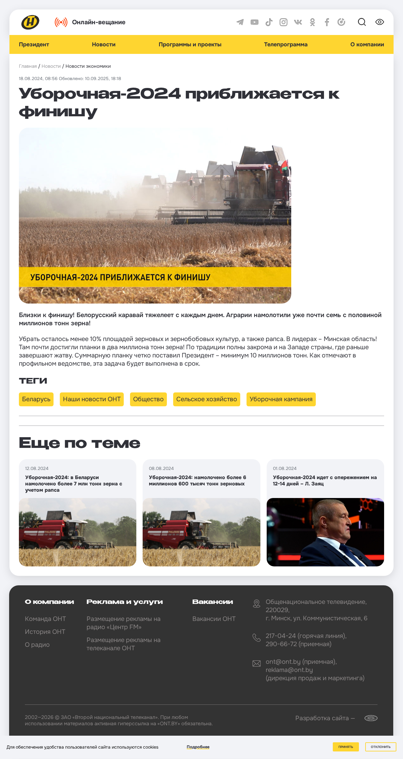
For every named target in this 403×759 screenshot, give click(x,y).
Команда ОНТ (45, 619)
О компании (367, 44)
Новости (104, 44)
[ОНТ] (30, 22)
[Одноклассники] (312, 22)
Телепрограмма (286, 44)
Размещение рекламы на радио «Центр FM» (124, 623)
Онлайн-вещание (99, 22)
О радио (37, 645)
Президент (34, 44)
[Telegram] (240, 22)
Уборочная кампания (281, 399)
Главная (28, 66)
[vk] (298, 22)
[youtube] (254, 22)
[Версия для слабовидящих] (379, 22)
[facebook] (327, 22)
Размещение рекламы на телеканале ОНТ (124, 644)
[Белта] (367, 718)
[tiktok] (269, 22)
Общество (148, 399)
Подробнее (198, 747)
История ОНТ (45, 632)
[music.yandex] (341, 22)
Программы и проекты (190, 44)
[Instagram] (283, 22)
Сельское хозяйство (206, 399)
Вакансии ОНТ (214, 619)
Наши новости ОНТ (92, 399)
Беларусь (36, 399)
